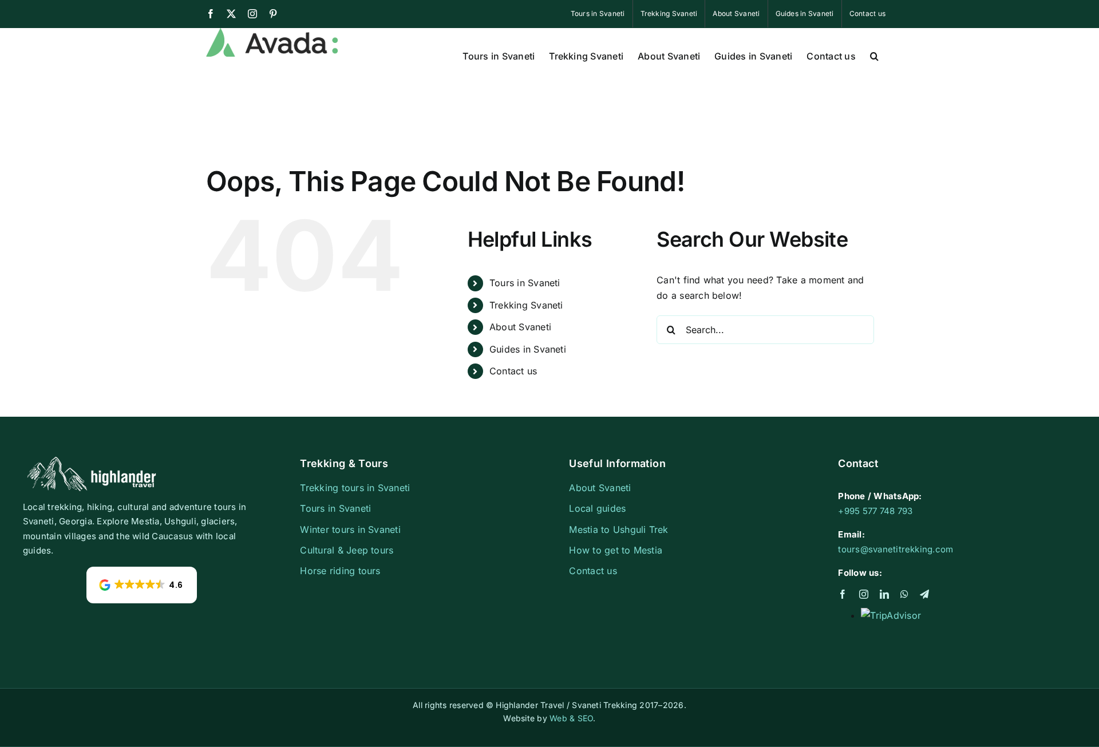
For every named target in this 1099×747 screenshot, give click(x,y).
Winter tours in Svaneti (350, 529)
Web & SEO (571, 718)
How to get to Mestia (615, 550)
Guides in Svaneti (527, 349)
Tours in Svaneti (524, 282)
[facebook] (842, 594)
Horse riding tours (340, 570)
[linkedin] (884, 594)
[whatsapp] (904, 594)
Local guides (597, 508)
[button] (874, 55)
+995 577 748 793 (875, 510)
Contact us (513, 371)
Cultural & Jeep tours (346, 550)
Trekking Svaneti (526, 305)
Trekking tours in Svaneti (355, 487)
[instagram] (863, 594)
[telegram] (924, 594)
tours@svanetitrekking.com (895, 549)
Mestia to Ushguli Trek (618, 529)
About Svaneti (520, 327)
